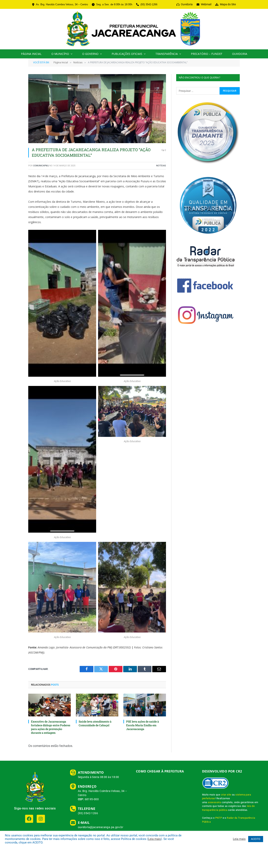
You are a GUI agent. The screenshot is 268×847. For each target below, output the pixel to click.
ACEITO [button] (255, 839)
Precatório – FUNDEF (206, 54)
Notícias (161, 165)
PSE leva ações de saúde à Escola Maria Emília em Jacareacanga (142, 725)
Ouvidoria (239, 54)
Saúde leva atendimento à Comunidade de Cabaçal (95, 723)
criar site (226, 794)
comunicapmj (41, 165)
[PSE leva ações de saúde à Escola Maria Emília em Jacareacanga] (144, 705)
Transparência (166, 54)
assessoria (214, 802)
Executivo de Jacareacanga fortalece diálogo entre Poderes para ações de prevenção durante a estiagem (50, 727)
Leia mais (154, 839)
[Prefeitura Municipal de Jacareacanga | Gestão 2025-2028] (134, 29)
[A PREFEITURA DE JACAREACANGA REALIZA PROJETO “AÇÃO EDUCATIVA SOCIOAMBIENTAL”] (97, 108)
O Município (60, 54)
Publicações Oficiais (127, 54)
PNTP (218, 817)
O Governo (90, 54)
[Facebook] (29, 819)
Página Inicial (31, 54)
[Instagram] (41, 819)
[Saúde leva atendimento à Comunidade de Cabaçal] (97, 705)
